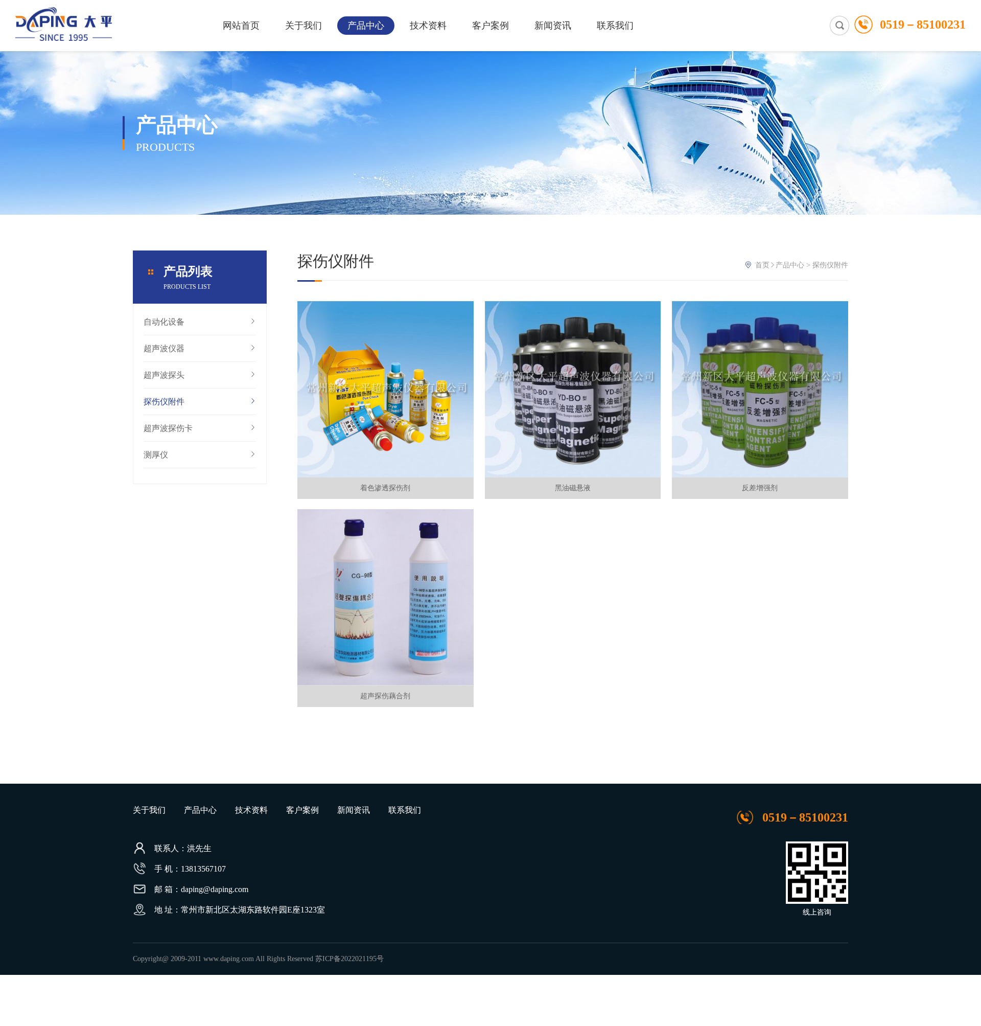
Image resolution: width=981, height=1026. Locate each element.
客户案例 (490, 25)
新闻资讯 (552, 25)
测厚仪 (156, 454)
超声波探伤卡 (168, 428)
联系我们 (615, 25)
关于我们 (303, 25)
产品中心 (365, 25)
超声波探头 (164, 375)
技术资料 (428, 25)
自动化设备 (164, 321)
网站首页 (241, 25)
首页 (762, 265)
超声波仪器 (164, 348)
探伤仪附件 (164, 401)
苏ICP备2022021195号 (349, 959)
